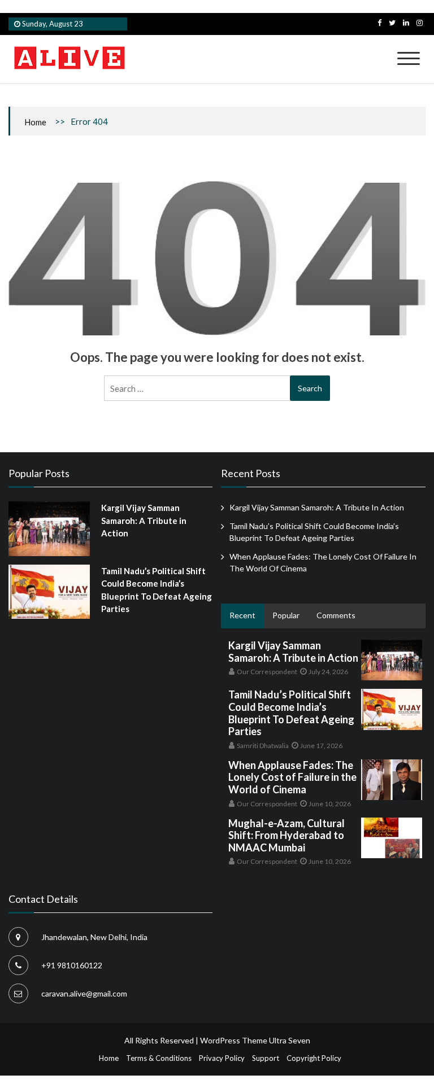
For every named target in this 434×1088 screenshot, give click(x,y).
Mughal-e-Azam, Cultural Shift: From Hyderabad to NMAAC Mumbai (286, 835)
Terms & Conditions (159, 1058)
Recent (242, 615)
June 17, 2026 (321, 745)
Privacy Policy (222, 1058)
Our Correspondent (267, 671)
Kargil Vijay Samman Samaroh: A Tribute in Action (143, 520)
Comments (335, 615)
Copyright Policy (314, 1058)
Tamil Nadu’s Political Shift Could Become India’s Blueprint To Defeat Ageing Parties (291, 712)
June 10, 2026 (330, 803)
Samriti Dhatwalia (263, 745)
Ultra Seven (289, 1040)
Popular (286, 615)
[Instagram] (419, 22)
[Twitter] (392, 22)
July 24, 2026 (328, 671)
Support (265, 1058)
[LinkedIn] (406, 22)
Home (35, 122)
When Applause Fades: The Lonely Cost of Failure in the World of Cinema (292, 777)
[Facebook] (379, 22)
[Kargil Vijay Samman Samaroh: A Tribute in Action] (49, 528)
